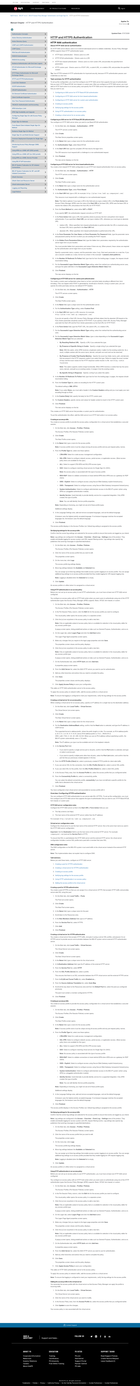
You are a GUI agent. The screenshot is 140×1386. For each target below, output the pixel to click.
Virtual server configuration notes (62, 823)
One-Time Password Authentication (23, 101)
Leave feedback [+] (108, 1361)
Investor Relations (30, 1361)
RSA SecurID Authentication (21, 52)
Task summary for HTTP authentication (66, 79)
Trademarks (26, 1383)
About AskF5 (28, 1366)
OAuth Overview (17, 177)
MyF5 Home (14, 16)
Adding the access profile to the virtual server (70, 883)
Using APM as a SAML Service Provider (25, 158)
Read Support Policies (109, 1356)
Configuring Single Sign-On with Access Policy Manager (27, 117)
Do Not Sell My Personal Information (74, 1383)
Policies (35, 1383)
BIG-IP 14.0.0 (23, 16)
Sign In (123, 8)
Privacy (42, 1383)
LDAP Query (16, 49)
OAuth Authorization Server (21, 184)
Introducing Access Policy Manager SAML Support (25, 146)
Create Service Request (110, 1359)
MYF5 (54, 2)
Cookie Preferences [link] (95, 1383)
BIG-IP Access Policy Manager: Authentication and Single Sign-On (48, 16)
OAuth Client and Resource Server (23, 180)
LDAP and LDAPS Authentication (22, 45)
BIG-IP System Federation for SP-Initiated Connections (25, 166)
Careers (26, 1364)
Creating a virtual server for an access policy (70, 115)
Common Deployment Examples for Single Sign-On (27, 140)
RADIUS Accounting (18, 60)
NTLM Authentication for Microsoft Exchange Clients (26, 68)
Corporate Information (31, 1356)
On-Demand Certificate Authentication (24, 93)
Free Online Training (56, 1364)
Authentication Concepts (20, 34)
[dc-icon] (108, 1336)
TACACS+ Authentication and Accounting (25, 104)
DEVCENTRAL (25, 2)
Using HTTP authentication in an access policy (70, 111)
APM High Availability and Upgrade (23, 112)
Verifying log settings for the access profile (69, 107)
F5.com (15, 2)
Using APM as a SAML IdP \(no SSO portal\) (26, 154)
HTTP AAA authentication (64, 43)
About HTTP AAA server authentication (66, 46)
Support (36, 2)
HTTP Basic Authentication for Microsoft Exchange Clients (25, 74)
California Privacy (53, 1383)
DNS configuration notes (59, 845)
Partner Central (81, 1364)
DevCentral (79, 1359)
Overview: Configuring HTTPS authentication (68, 793)
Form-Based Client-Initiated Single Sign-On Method (26, 126)
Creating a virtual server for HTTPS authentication (71, 868)
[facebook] (99, 1336)
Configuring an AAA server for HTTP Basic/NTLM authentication (76, 92)
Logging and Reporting (19, 188)
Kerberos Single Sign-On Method (23, 131)
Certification (54, 1359)
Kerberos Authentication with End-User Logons (27, 63)
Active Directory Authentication (22, 37)
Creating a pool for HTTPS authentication (68, 864)
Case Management (37, 8)
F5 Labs (78, 1366)
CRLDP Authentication (19, 90)
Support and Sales (50, 1338)
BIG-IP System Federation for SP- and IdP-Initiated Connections (26, 172)
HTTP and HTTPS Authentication (22, 79)
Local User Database (19, 82)
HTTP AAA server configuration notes (63, 805)
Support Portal (80, 1361)
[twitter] (90, 1336)
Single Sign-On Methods (20, 121)
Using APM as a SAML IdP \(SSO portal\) (25, 150)
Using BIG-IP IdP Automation (21, 161)
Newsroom (27, 1359)
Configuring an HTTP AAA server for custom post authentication (76, 100)
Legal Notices (16, 191)
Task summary (55, 858)
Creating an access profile (64, 104)
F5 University (54, 1361)
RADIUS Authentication (19, 56)
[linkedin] (95, 1336)
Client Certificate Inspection (21, 97)
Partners (46, 2)
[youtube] (104, 1336)
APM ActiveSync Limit (19, 108)
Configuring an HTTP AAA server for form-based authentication (76, 96)
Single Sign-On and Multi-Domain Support (25, 135)
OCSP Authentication (19, 86)
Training (52, 1356)
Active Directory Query (19, 41)
